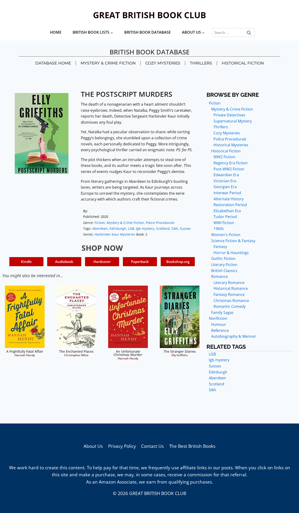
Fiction (100, 222)
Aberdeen (100, 228)
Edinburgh (118, 228)
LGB (131, 228)
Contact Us (152, 446)
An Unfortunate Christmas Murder (128, 353)
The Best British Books (192, 446)
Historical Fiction (243, 63)
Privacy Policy (122, 446)
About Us (93, 446)
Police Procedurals (160, 222)
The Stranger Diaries (180, 351)
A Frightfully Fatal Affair (24, 351)
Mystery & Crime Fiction (108, 63)
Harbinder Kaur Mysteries (115, 234)
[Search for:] (234, 32)
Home (55, 32)
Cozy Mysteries (162, 63)
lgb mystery (145, 228)
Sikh (174, 228)
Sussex (185, 228)
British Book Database (147, 32)
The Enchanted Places (76, 351)
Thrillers (201, 63)
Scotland (163, 228)
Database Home (53, 63)
